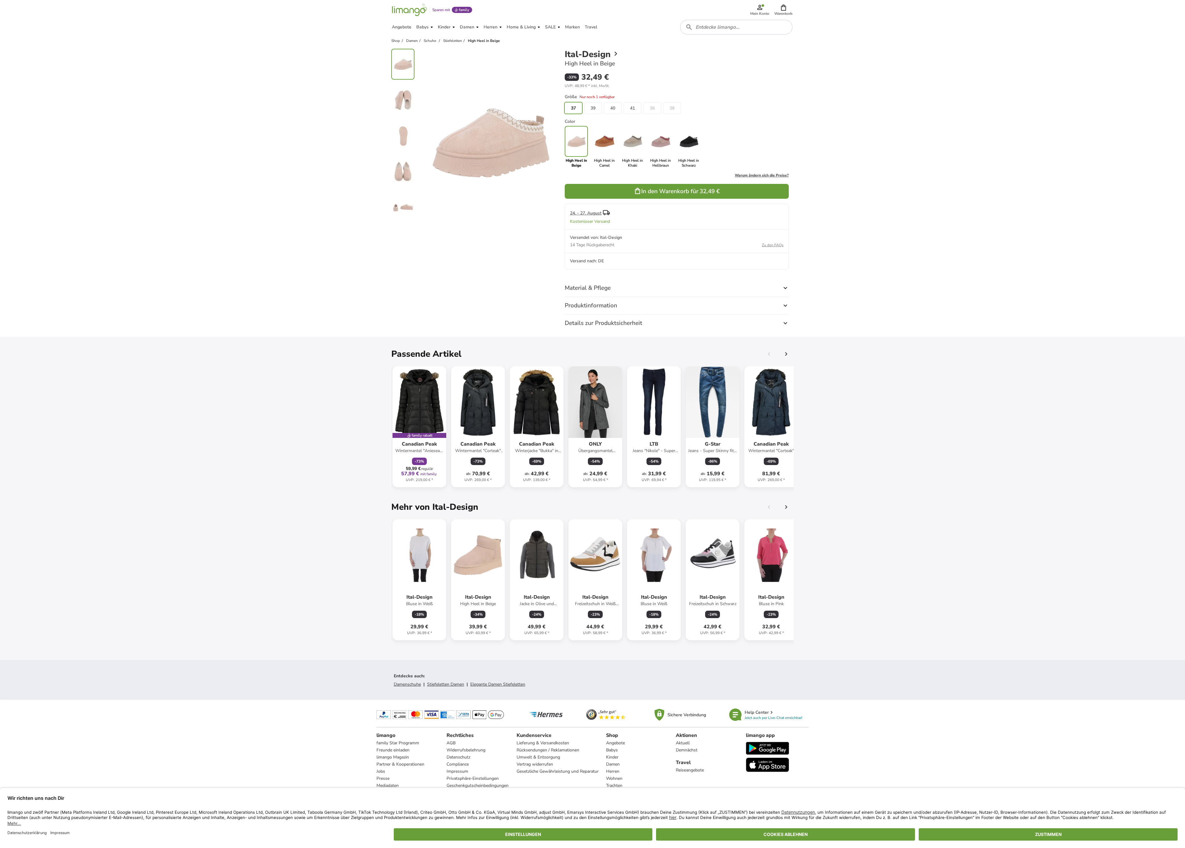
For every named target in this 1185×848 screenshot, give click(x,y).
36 (652, 108)
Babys (612, 750)
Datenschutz (458, 757)
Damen (613, 764)
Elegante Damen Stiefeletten (497, 684)
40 (612, 108)
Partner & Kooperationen (400, 764)
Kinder (612, 757)
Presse (382, 778)
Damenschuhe (407, 684)
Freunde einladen (393, 750)
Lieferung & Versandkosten (543, 743)
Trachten (614, 785)
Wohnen (614, 778)
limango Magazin (392, 757)
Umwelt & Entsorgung (538, 757)
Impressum (457, 771)
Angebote (615, 743)
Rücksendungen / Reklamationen (548, 750)
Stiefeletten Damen (445, 684)
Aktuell (683, 743)
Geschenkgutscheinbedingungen (478, 785)
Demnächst (686, 750)
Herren (612, 771)
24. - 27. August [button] (585, 213)
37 (573, 108)
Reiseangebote (690, 770)
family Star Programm (397, 743)
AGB (451, 743)
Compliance (458, 764)
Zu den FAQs (773, 245)
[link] (604, 147)
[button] (783, 9)
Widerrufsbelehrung (466, 750)
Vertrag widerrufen (535, 764)
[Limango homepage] (409, 9)
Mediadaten (387, 785)
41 (632, 108)
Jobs (380, 771)
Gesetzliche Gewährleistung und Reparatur (558, 771)
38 (672, 108)
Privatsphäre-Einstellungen (473, 778)
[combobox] (736, 27)
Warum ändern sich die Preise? (762, 175)
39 (593, 108)
